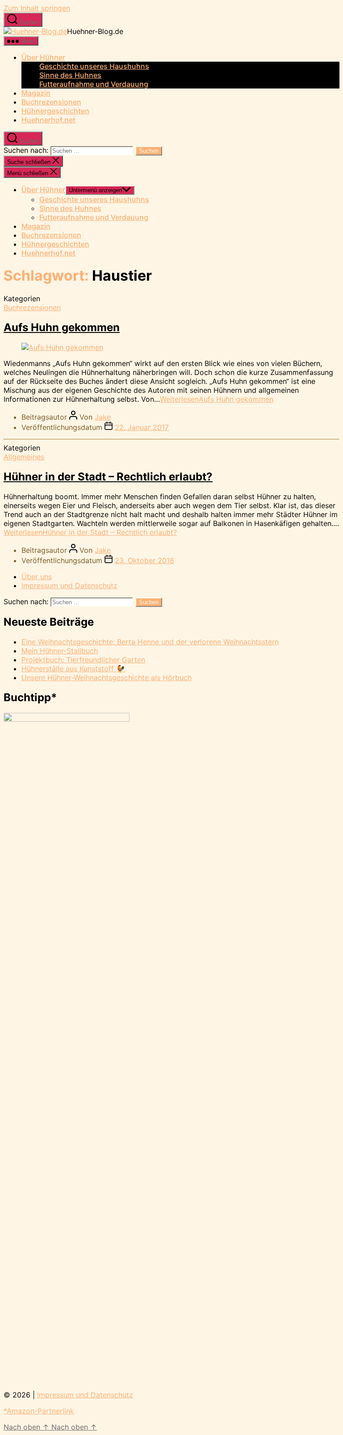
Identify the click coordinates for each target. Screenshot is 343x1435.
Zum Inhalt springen (37, 8)
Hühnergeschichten (55, 110)
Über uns (36, 576)
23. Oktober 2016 (144, 560)
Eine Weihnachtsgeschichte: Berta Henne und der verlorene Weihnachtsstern (150, 641)
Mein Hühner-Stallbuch (59, 650)
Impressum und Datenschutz (69, 585)
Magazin (35, 92)
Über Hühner (43, 57)
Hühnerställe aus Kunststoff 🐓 (73, 668)
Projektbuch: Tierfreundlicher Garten (83, 659)
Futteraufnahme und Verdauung (93, 84)
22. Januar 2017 (142, 427)
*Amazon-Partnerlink (39, 1410)
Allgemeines (24, 456)
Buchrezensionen (51, 101)
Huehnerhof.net (48, 119)
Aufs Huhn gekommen (62, 327)
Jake (103, 416)
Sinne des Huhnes (70, 75)
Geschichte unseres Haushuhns (94, 66)
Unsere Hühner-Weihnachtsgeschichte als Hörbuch (106, 677)
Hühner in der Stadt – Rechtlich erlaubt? (108, 476)
